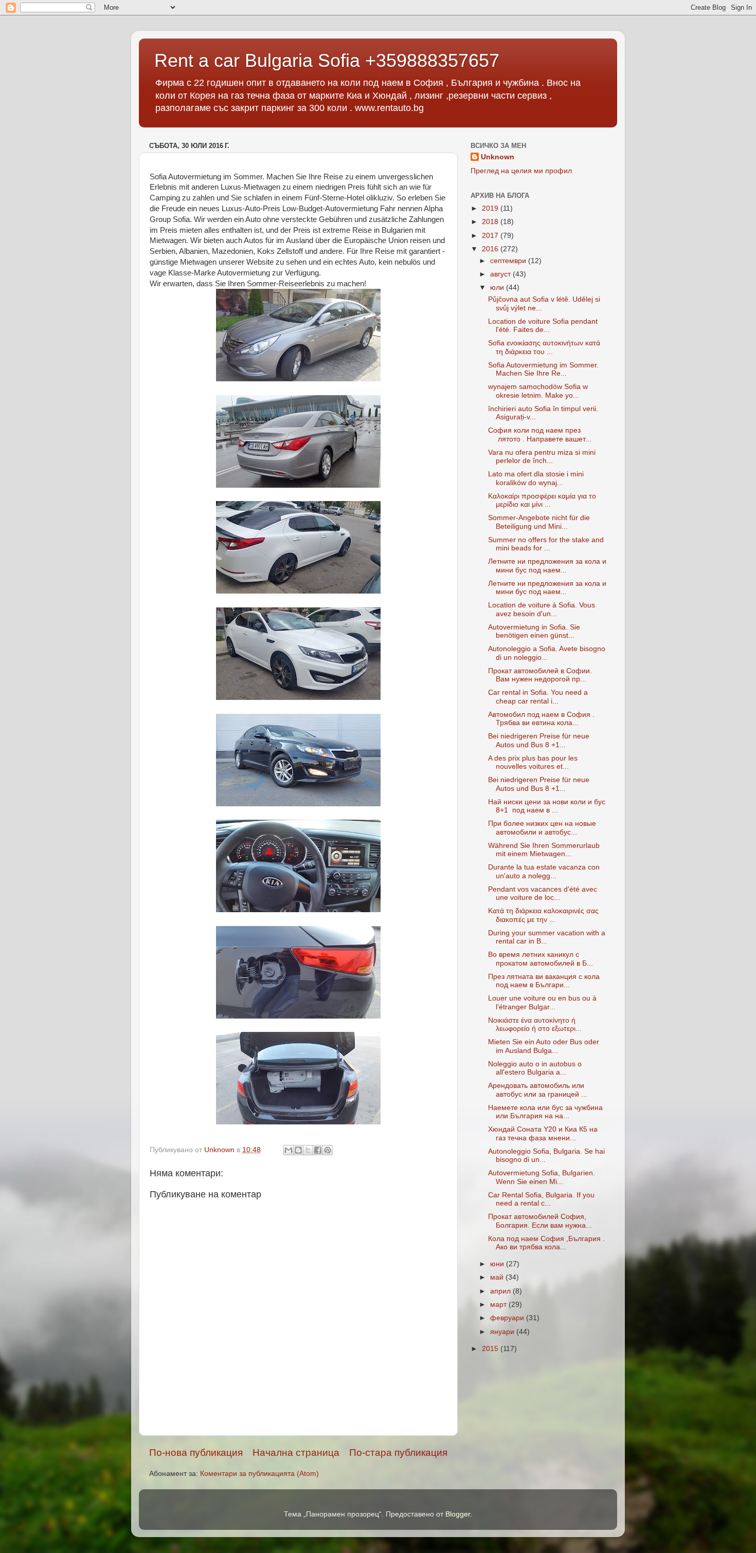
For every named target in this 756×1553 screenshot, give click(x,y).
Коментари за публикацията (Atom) (259, 1473)
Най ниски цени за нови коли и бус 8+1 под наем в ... (546, 806)
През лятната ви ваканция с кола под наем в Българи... (544, 981)
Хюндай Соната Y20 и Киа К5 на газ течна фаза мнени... (543, 1133)
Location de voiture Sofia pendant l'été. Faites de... (543, 326)
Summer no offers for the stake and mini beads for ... (546, 544)
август (501, 274)
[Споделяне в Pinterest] (327, 1150)
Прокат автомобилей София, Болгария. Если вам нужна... (540, 1221)
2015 (491, 1349)
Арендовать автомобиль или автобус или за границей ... (537, 1090)
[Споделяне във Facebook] (318, 1150)
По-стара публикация (398, 1452)
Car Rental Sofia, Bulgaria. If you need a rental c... (541, 1199)
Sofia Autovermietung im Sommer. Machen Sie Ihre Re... (543, 369)
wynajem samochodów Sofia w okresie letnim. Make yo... (538, 391)
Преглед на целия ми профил (521, 171)
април (501, 1291)
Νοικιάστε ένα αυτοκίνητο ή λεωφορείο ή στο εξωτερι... (535, 1024)
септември (509, 261)
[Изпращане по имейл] (288, 1150)
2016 (491, 249)
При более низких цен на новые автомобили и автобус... (542, 828)
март (499, 1304)
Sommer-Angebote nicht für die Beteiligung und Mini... (539, 522)
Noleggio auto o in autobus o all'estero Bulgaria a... (535, 1068)
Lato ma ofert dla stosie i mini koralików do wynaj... (536, 478)
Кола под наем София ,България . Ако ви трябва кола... (546, 1243)
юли (498, 287)
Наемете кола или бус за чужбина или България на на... (545, 1112)
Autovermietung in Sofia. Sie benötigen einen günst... (534, 631)
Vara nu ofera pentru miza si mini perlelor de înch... (542, 457)
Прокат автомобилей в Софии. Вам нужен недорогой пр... (540, 675)
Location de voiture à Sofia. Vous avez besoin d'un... (541, 609)
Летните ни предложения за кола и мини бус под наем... (547, 566)
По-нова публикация (196, 1452)
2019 (491, 208)
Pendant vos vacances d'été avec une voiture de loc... (542, 893)
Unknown (497, 157)
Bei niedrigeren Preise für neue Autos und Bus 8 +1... (538, 740)
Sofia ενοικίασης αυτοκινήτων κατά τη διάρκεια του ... (544, 347)
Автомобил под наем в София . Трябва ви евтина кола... (541, 719)
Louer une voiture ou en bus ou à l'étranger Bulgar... (542, 1002)
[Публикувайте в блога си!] (298, 1150)
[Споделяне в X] (308, 1150)
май (498, 1277)
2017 (491, 235)
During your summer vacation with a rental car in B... (546, 937)
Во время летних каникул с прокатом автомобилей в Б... (540, 959)
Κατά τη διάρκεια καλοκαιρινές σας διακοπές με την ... (543, 915)
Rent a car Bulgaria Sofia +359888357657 (326, 60)
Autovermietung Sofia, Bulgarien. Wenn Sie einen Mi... (541, 1177)
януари (503, 1332)
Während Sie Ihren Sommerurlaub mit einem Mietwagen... (544, 850)
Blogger (457, 1514)
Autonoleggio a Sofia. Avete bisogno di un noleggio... (546, 653)
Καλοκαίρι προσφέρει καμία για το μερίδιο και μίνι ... (542, 500)
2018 (491, 222)
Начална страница (296, 1452)
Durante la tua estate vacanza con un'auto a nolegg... (544, 871)
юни (498, 1264)
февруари (508, 1318)
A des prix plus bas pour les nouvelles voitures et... (533, 762)
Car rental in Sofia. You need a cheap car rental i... (538, 697)
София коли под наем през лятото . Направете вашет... (539, 434)
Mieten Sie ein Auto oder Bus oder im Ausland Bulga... (543, 1046)
